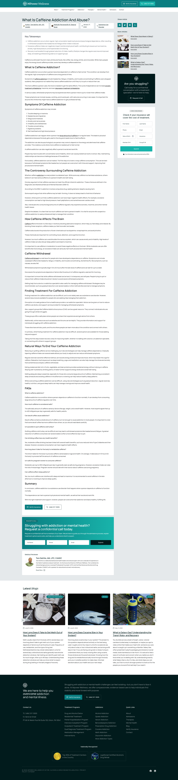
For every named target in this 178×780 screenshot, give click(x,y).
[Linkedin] (155, 771)
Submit (100, 542)
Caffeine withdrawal (32, 258)
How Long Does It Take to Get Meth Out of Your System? (141, 46)
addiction (40, 175)
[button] (120, 25)
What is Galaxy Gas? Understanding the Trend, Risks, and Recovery (142, 64)
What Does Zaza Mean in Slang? (142, 36)
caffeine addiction (40, 79)
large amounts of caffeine (69, 136)
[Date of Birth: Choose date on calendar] (133, 136)
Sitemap (31, 772)
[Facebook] (151, 771)
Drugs (105, 597)
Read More (134, 39)
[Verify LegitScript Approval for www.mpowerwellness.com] (94, 756)
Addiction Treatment (55, 597)
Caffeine (28, 224)
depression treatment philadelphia (67, 88)
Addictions (99, 707)
